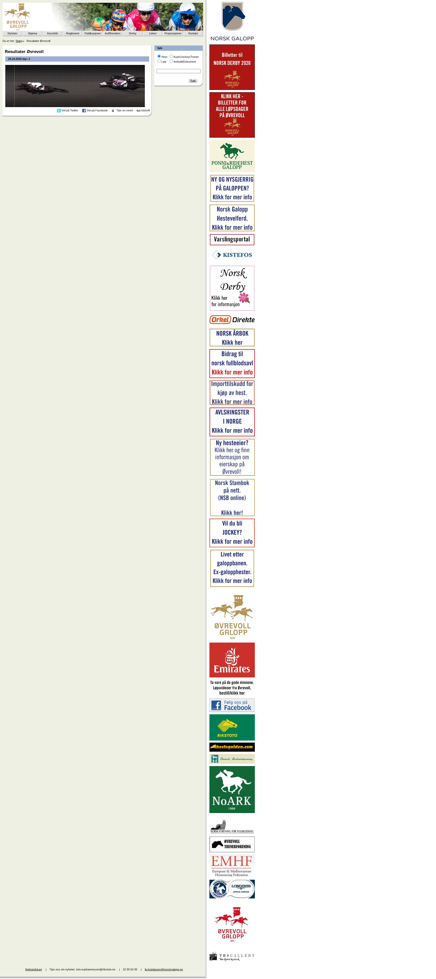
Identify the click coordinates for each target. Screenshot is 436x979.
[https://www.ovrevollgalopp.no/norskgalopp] (232, 41)
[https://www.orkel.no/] (232, 325)
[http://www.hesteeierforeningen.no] (232, 762)
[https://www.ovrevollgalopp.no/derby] (232, 309)
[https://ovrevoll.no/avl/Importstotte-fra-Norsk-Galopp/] (232, 404)
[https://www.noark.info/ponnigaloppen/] (232, 171)
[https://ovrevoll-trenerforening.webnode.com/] (232, 851)
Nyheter (12, 33)
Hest (164, 56)
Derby (133, 33)
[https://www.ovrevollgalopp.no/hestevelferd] (232, 230)
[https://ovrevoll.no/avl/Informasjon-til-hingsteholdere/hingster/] (232, 435)
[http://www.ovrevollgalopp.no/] (232, 639)
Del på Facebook (97, 110)
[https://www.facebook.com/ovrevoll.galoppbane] (232, 711)
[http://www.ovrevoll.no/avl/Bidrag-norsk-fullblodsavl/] (232, 377)
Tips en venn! (124, 110)
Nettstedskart (33, 969)
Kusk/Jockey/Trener (186, 56)
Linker (153, 33)
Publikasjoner (93, 33)
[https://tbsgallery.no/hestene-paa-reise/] (232, 962)
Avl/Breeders (113, 33)
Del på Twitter (70, 110)
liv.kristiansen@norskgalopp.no (164, 969)
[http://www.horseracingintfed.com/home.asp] (232, 897)
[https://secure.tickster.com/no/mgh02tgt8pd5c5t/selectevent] (232, 136)
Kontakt (193, 33)
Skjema (32, 33)
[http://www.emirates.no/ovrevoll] (232, 676)
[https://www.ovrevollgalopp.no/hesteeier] (232, 475)
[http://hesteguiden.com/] (232, 750)
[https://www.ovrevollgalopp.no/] (232, 201)
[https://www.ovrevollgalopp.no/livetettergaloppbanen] (232, 586)
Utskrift (145, 110)
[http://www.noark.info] (232, 812)
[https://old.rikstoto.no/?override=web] (232, 739)
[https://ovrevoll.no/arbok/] (232, 345)
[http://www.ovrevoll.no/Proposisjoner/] (232, 946)
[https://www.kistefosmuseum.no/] (232, 262)
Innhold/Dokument (185, 61)
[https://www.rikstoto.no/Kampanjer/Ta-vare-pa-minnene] (232, 695)
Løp (163, 61)
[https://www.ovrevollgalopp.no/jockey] (232, 546)
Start (18, 40)
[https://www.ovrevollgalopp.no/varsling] (232, 244)
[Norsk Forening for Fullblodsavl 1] (232, 833)
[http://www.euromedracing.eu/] (232, 876)
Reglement (72, 33)
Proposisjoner (173, 33)
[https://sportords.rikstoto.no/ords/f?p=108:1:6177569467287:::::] (232, 515)
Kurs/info (52, 33)
